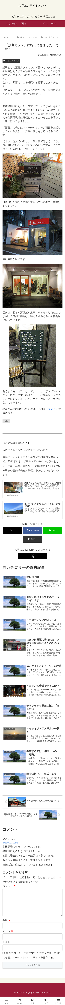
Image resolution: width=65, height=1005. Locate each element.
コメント (9, 886)
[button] (32, 539)
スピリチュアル (12, 61)
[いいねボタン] (6, 421)
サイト (6, 942)
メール (8, 931)
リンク (52, 409)
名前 (7, 920)
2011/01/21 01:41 (10, 843)
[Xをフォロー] (32, 556)
